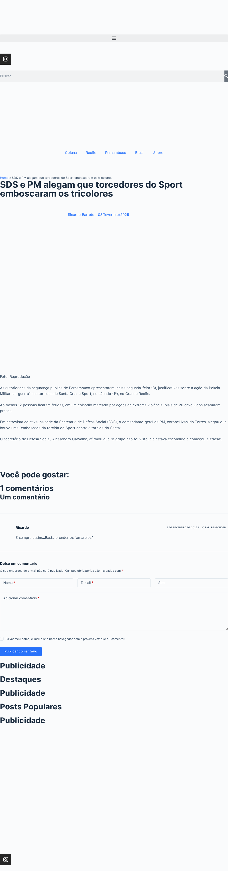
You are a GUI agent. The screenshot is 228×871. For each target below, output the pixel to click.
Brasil (139, 152)
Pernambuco (115, 152)
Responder (218, 527)
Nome (9, 583)
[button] (114, 38)
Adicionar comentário (21, 598)
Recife (91, 152)
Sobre (158, 152)
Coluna (71, 152)
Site (161, 583)
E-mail (87, 583)
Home (4, 177)
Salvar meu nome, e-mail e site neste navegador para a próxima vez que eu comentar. (65, 639)
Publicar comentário (20, 651)
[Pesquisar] (226, 76)
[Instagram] (5, 59)
